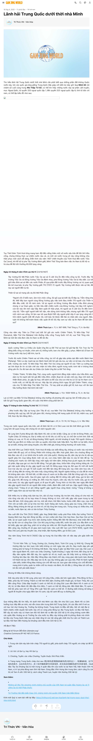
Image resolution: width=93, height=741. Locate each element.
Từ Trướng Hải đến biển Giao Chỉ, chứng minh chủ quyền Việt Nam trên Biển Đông (43, 693)
